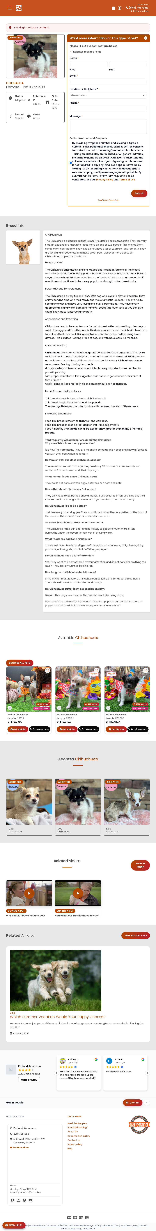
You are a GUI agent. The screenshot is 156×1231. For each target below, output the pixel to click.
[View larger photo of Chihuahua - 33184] (96, 670)
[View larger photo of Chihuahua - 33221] (47, 670)
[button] (147, 1073)
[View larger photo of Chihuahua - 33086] (146, 670)
